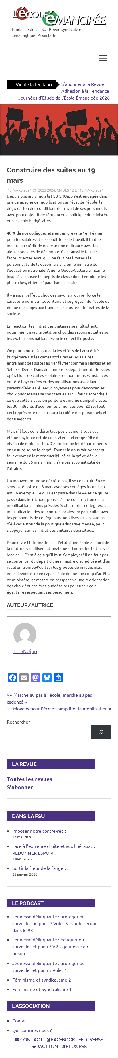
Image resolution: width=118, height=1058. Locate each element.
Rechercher (18, 721)
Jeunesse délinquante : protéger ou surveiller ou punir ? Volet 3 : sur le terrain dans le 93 (54, 923)
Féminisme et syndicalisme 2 (41, 979)
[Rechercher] (101, 732)
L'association (28, 1006)
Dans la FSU (26, 816)
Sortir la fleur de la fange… (40, 868)
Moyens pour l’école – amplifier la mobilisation (60, 708)
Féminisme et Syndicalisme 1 (42, 989)
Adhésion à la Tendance (85, 91)
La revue (22, 764)
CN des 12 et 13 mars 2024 (80, 190)
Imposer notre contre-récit (39, 831)
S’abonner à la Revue (82, 84)
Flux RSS (76, 1047)
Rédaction (45, 1047)
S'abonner (20, 787)
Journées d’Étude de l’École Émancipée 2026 (64, 98)
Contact (20, 1020)
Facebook (62, 1040)
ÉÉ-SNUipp (25, 651)
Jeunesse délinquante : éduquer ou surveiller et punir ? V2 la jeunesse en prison (50, 946)
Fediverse (91, 1040)
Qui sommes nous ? (32, 1030)
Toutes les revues (29, 779)
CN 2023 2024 (43, 190)
